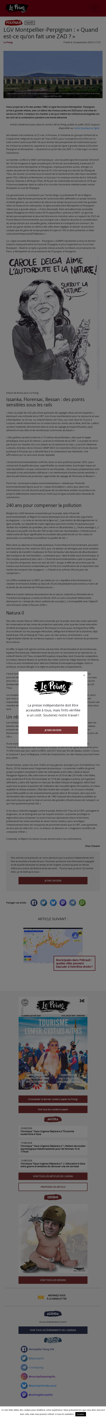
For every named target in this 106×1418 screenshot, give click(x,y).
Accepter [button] (80, 1414)
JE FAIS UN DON (53, 730)
